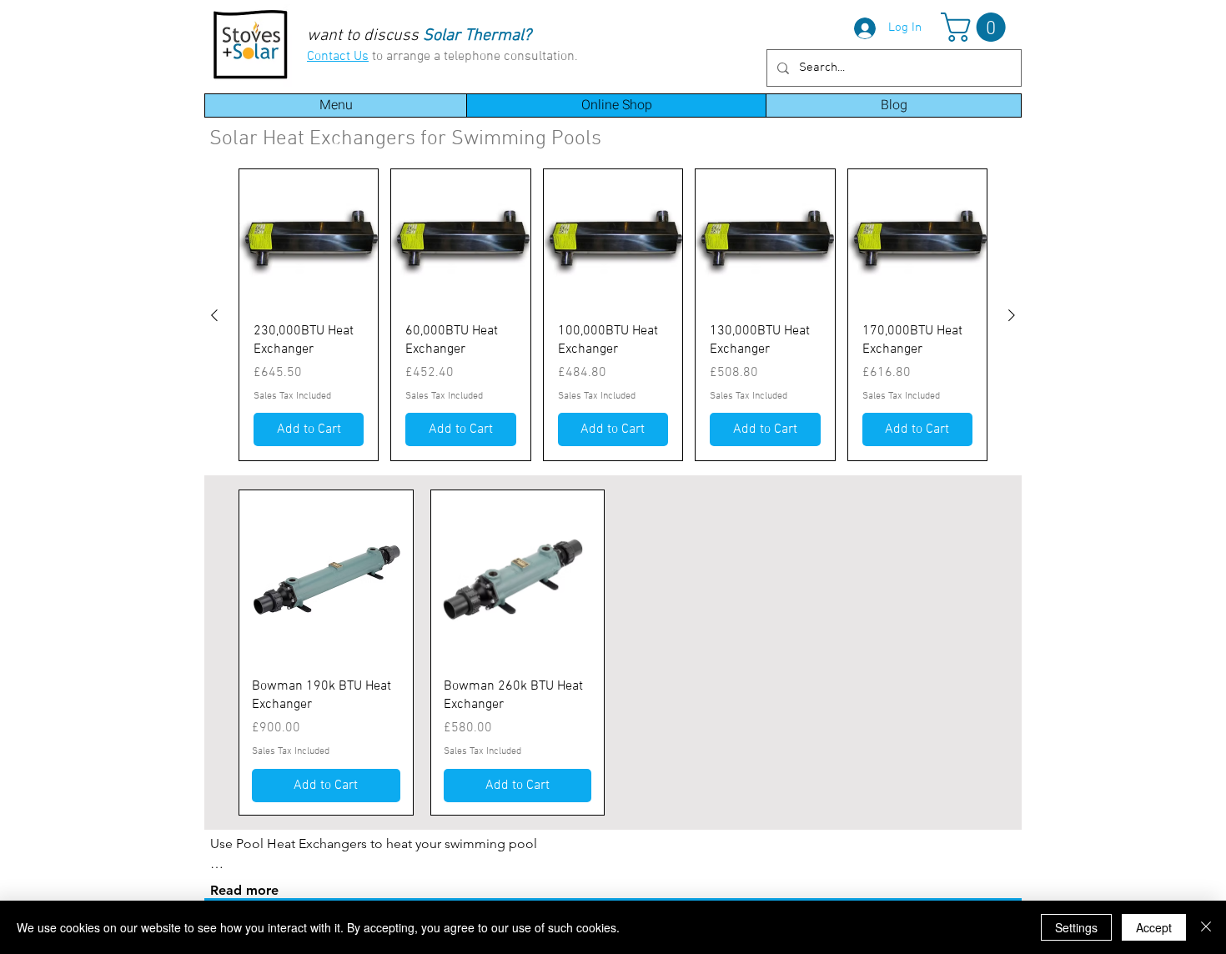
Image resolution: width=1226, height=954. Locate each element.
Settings (1076, 927)
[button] (976, 27)
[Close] (1206, 927)
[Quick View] (308, 238)
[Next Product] (1012, 315)
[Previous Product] (214, 315)
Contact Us (338, 56)
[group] (613, 315)
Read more (244, 890)
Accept (1154, 927)
